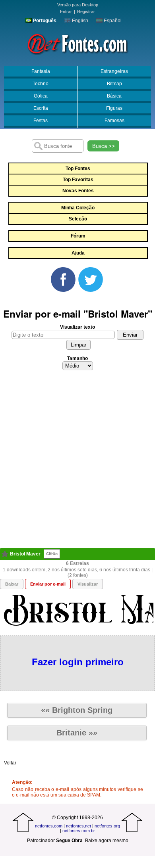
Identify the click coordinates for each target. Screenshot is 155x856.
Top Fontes (78, 168)
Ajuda (78, 253)
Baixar (11, 584)
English (79, 20)
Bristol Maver (25, 554)
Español (112, 20)
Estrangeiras (114, 71)
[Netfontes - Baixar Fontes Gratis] (77, 43)
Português (44, 20)
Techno (40, 83)
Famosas (114, 120)
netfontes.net (78, 825)
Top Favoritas (78, 179)
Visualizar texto (77, 327)
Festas (40, 120)
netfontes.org (107, 825)
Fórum (78, 236)
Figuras (114, 108)
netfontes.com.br (78, 830)
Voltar (10, 763)
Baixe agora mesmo (106, 840)
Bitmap (114, 83)
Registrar (86, 11)
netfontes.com (48, 825)
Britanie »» (76, 732)
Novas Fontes (78, 190)
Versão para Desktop (77, 4)
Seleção (78, 219)
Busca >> (103, 146)
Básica (114, 96)
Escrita (40, 108)
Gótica (41, 96)
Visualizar (88, 584)
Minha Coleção (78, 208)
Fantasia (40, 71)
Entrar (66, 11)
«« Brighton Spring (76, 710)
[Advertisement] (77, 461)
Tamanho (77, 358)
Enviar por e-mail (48, 584)
